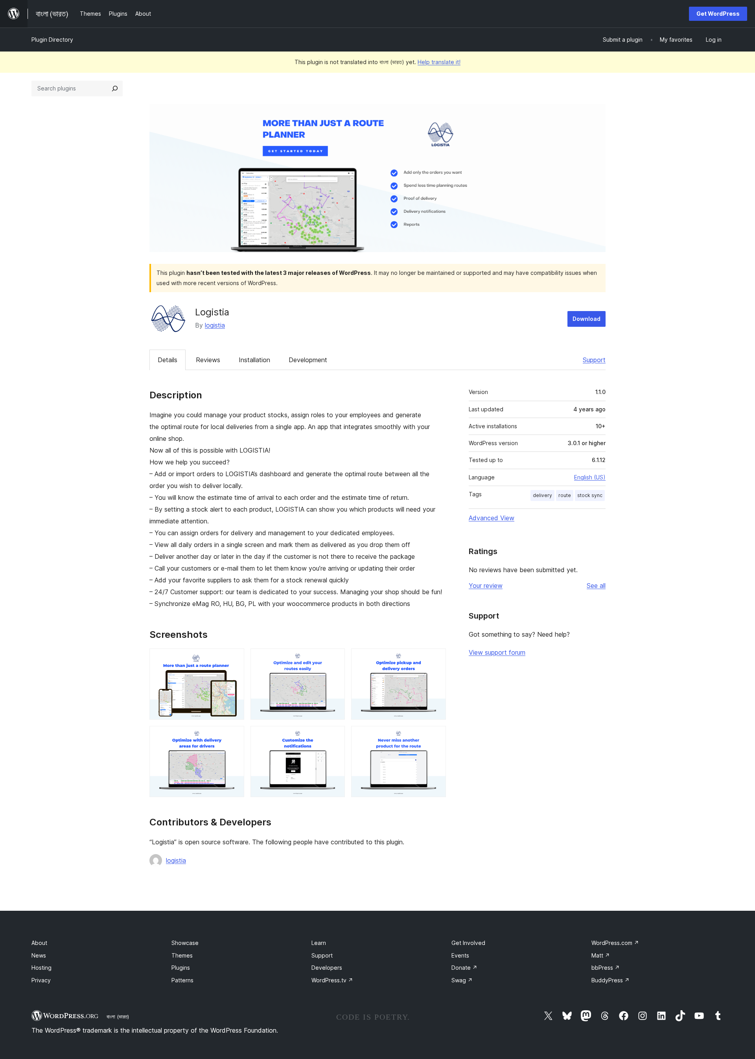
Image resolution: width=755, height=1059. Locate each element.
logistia (215, 325)
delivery (542, 495)
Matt (600, 955)
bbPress (605, 967)
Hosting (41, 967)
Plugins (180, 967)
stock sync (589, 495)
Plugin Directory (52, 39)
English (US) (590, 477)
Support (594, 360)
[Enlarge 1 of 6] (234, 659)
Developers (326, 967)
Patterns (182, 980)
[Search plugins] (115, 88)
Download (586, 318)
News (38, 955)
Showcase (185, 942)
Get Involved (468, 942)
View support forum (497, 652)
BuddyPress (610, 980)
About (39, 942)
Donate (464, 967)
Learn (318, 942)
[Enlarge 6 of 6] (435, 736)
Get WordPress (718, 13)
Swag (462, 980)
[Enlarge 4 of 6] (234, 736)
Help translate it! (439, 62)
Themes (182, 955)
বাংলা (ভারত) (118, 1016)
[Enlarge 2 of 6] (334, 659)
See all (596, 585)
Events (460, 955)
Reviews (208, 360)
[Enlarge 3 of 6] (435, 659)
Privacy (41, 980)
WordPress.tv (332, 980)
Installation (254, 360)
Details (167, 360)
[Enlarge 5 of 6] (334, 736)
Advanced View (491, 518)
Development (308, 360)
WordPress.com (615, 942)
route (564, 495)
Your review (486, 585)
